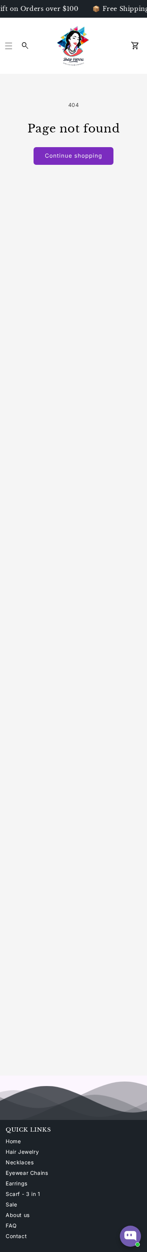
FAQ (11, 1225)
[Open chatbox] (130, 1236)
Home (13, 1141)
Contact (16, 1236)
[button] (8, 46)
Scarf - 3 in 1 (23, 1194)
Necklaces (20, 1162)
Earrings (17, 1183)
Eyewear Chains (27, 1173)
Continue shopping (73, 155)
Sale (11, 1204)
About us (18, 1215)
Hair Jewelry (22, 1152)
